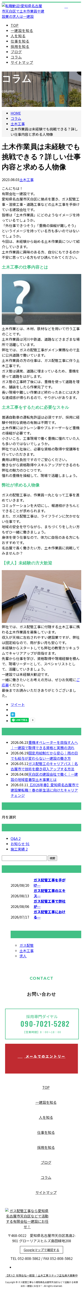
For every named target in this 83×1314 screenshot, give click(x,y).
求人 (23, 956)
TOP (15, 25)
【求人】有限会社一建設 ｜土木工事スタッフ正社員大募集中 (41, 1275)
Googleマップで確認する (41, 1250)
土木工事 (18, 123)
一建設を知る (22, 30)
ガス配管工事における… (50, 914)
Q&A (16, 838)
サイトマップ (22, 62)
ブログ (16, 51)
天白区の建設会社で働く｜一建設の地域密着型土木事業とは (44, 776)
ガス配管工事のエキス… (50, 893)
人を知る (18, 35)
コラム (16, 57)
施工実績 (19, 849)
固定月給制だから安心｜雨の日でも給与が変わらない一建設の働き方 (44, 755)
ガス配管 (26, 945)
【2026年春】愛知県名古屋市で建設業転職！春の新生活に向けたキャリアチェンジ (45, 790)
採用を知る (20, 46)
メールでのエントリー (45, 1056)
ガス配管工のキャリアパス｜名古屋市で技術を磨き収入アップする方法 (44, 766)
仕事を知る (20, 41)
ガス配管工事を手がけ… (50, 882)
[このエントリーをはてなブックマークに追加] (13, 715)
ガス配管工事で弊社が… (50, 903)
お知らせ (20, 843)
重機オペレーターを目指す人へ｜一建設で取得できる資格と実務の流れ (44, 745)
